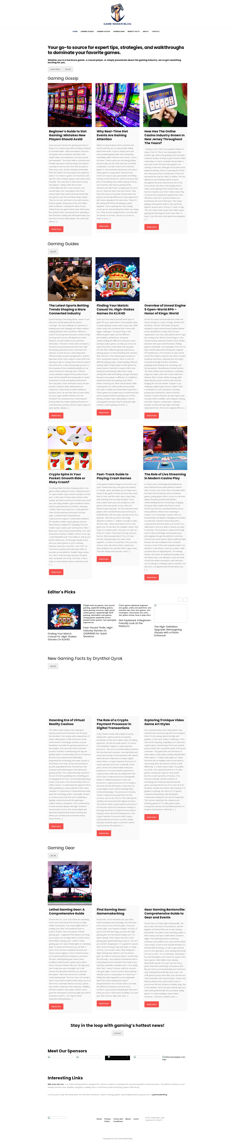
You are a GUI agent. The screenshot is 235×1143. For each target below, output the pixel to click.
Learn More (55, 69)
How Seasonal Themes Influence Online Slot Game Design (168, 634)
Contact (156, 31)
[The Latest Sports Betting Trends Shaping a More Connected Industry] (70, 279)
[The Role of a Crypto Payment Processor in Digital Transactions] (117, 694)
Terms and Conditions (118, 1120)
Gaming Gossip (103, 31)
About (146, 31)
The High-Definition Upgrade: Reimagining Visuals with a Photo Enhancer (132, 631)
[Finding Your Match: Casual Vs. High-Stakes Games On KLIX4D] (117, 279)
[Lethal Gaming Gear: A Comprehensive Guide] (70, 883)
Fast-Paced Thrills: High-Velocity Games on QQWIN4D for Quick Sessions (63, 632)
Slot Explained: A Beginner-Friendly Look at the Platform (99, 623)
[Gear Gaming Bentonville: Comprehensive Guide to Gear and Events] (165, 883)
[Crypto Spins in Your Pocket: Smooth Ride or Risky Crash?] (70, 448)
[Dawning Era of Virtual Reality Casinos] (70, 694)
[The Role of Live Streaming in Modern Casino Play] (165, 448)
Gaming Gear (118, 31)
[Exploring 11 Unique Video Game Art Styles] (165, 694)
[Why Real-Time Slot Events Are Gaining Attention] (117, 105)
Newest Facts (134, 31)
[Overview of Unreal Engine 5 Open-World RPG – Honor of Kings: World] (165, 279)
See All (68, 69)
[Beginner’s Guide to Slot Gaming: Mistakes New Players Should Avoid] (70, 105)
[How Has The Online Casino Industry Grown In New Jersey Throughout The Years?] (165, 105)
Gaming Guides (87, 31)
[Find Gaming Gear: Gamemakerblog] (117, 883)
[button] (185, 600)
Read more (56, 229)
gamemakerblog (159, 1094)
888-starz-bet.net (56, 1084)
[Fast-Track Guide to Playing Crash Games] (117, 448)
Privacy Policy (107, 1120)
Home (75, 31)
